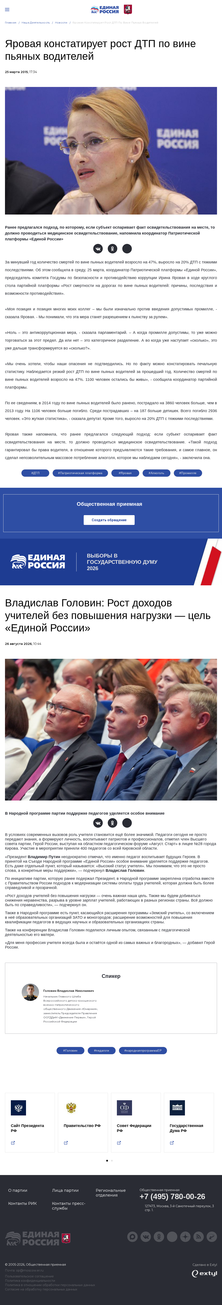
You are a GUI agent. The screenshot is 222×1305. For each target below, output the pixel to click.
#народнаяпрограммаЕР (143, 1050)
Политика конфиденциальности (30, 1281)
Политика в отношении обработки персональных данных (50, 1285)
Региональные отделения (111, 1193)
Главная (10, 22)
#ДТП (35, 473)
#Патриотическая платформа (80, 473)
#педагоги (101, 1050)
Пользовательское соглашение (29, 1276)
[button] (107, 1161)
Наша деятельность (36, 22)
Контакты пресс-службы (68, 1206)
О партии (17, 1190)
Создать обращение (109, 520)
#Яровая (125, 473)
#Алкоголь (156, 473)
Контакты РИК (22, 1203)
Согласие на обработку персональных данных (41, 1289)
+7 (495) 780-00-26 (172, 1196)
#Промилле (188, 473)
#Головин (70, 1050)
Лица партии (65, 1190)
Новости (61, 22)
